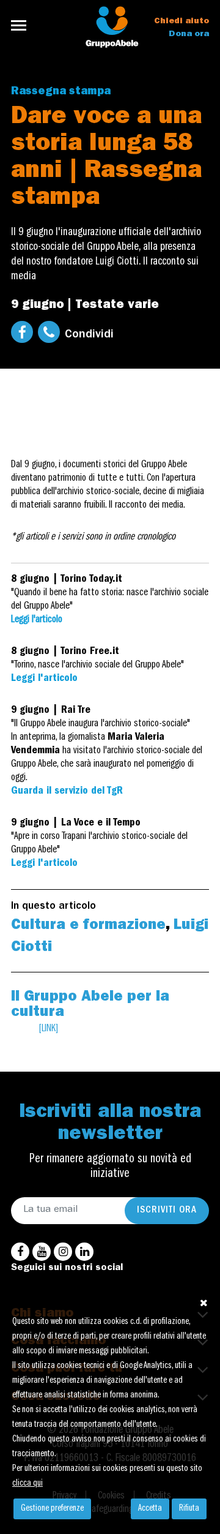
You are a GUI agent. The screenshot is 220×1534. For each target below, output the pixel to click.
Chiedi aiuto (181, 21)
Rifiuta (189, 1509)
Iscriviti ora (167, 1211)
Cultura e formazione (88, 926)
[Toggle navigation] (22, 25)
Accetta (150, 1509)
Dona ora (189, 34)
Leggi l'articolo (36, 620)
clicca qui (27, 1484)
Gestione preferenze (52, 1509)
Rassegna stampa (61, 92)
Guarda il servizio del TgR (67, 791)
